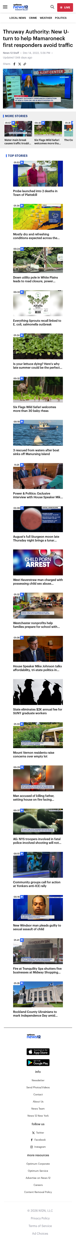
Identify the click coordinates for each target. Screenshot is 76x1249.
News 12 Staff (11, 53)
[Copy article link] (24, 64)
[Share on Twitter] (19, 64)
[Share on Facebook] (14, 64)
